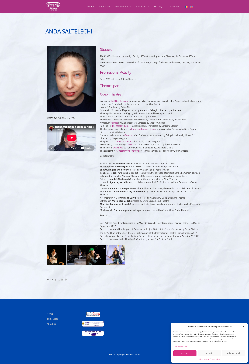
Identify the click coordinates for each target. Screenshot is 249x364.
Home (50, 313)
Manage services (181, 346)
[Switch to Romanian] (186, 6)
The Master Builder (121, 125)
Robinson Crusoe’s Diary (143, 129)
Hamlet (114, 122)
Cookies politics (203, 359)
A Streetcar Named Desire (127, 150)
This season (52, 318)
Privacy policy (215, 359)
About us (51, 323)
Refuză (209, 353)
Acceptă (185, 353)
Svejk (130, 144)
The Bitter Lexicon (119, 101)
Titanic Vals (118, 147)
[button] (244, 326)
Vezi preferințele (233, 353)
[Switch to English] (191, 6)
